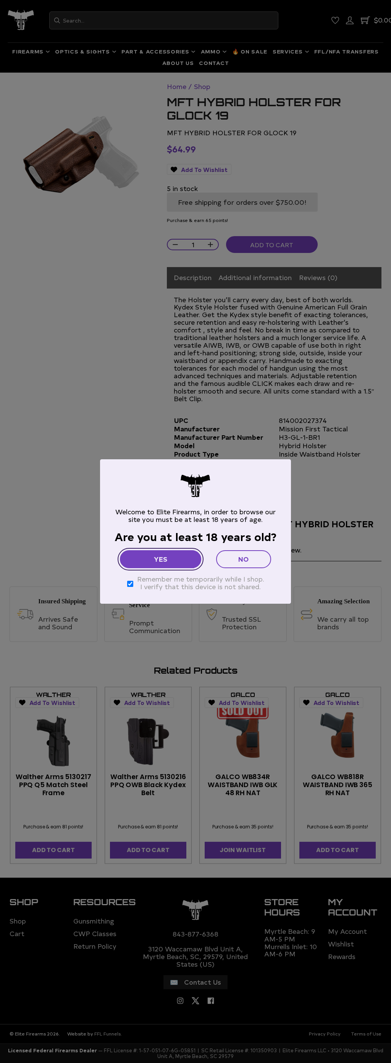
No (243, 559)
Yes (160, 559)
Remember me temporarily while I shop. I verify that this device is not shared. (200, 583)
